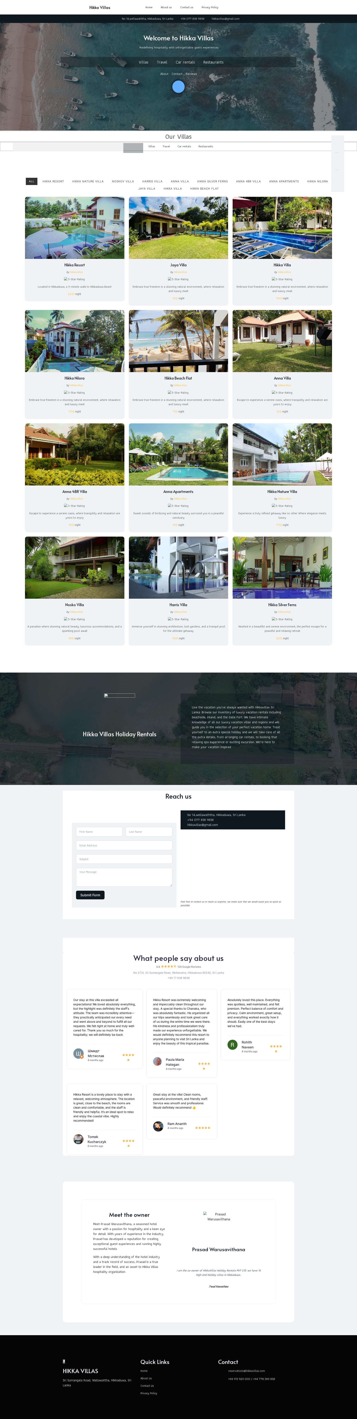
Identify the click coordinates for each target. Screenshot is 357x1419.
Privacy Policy (210, 7)
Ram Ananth (177, 1124)
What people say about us (178, 958)
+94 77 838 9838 (179, 977)
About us (166, 7)
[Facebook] (266, 6)
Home (148, 7)
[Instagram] (275, 6)
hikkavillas (76, 272)
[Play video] (178, 87)
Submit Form (90, 895)
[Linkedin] (228, 1260)
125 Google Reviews (189, 966)
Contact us (186, 7)
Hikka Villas (99, 7)
